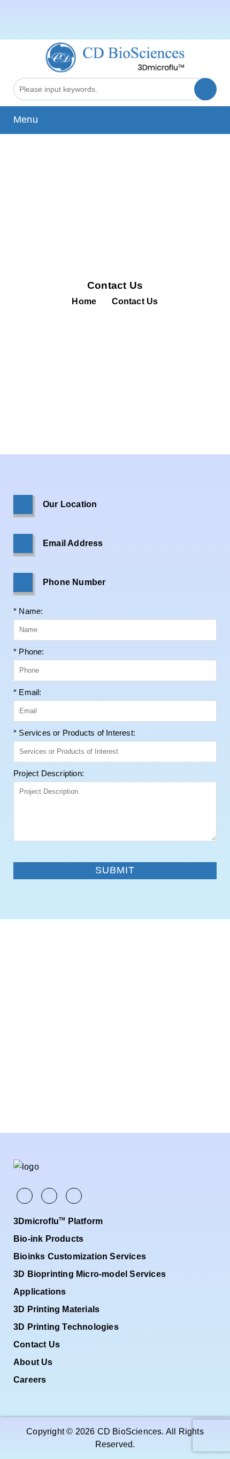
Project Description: (48, 773)
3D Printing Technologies (66, 1326)
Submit (26, 853)
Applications (39, 1291)
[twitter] (196, 29)
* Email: (27, 692)
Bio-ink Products (48, 1238)
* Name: (28, 611)
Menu (25, 119)
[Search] (205, 89)
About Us (33, 1362)
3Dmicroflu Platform (58, 1221)
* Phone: (28, 651)
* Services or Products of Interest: (74, 732)
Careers (29, 1379)
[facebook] (182, 29)
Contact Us (36, 1344)
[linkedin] (210, 29)
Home (84, 301)
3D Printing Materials (56, 1309)
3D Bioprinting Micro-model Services (89, 1274)
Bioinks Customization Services (79, 1256)
